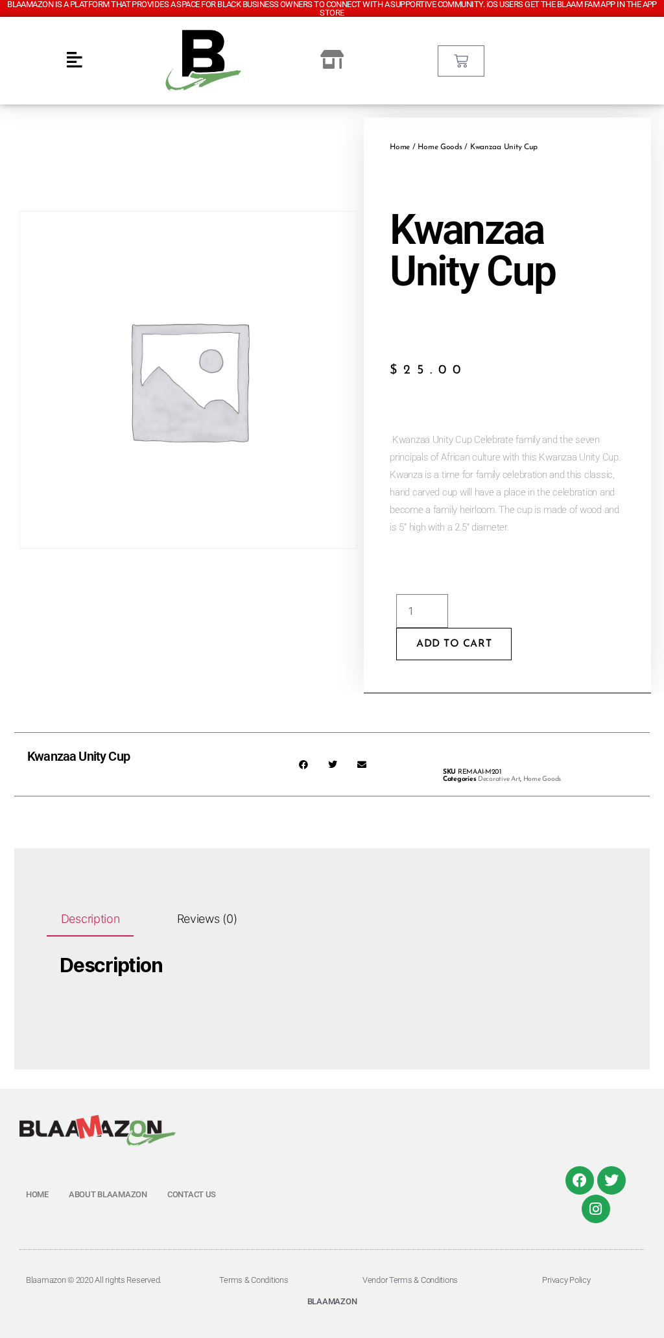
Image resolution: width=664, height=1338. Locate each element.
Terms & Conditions (253, 1280)
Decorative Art (499, 779)
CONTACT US (191, 1194)
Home (400, 147)
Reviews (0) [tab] (207, 919)
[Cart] (461, 61)
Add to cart (454, 644)
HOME (37, 1194)
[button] (303, 764)
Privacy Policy (566, 1280)
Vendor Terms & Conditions (410, 1280)
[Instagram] (596, 1209)
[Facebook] (579, 1180)
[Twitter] (611, 1180)
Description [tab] (90, 919)
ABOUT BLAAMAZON (108, 1194)
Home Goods (440, 147)
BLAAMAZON (332, 1301)
